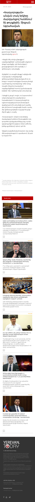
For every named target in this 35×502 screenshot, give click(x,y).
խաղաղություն (18, 190)
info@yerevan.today (17, 484)
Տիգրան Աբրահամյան (8, 190)
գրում (14, 54)
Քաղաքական (27, 7)
